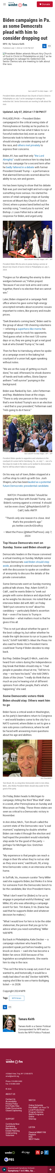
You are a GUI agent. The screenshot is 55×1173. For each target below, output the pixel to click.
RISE (31, 1137)
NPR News (16, 998)
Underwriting (11, 1133)
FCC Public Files (12, 1106)
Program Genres (36, 1112)
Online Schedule (36, 1105)
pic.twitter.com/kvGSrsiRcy (27, 525)
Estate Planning (13, 1131)
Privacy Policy (12, 1104)
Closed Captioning (14, 1111)
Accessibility (11, 1101)
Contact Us (10, 1099)
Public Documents (14, 1108)
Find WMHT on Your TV (39, 1108)
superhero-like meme (29, 328)
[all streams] (51, 1169)
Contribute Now (12, 1124)
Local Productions (36, 1110)
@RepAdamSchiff (36, 506)
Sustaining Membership (11, 1127)
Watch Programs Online (36, 1115)
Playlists (32, 1135)
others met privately (29, 145)
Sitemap (32, 1119)
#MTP (33, 510)
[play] (4, 1169)
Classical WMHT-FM (37, 1132)
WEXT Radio (34, 1139)
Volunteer (10, 1135)
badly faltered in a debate (20, 167)
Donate (46, 4)
